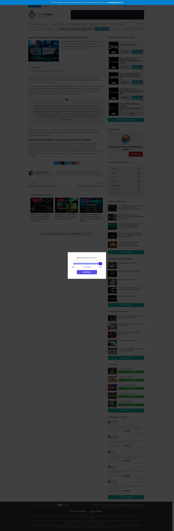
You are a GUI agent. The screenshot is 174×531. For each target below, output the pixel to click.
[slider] (100, 263)
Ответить (87, 272)
